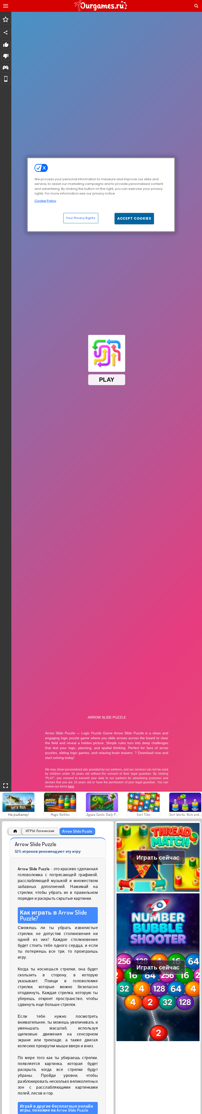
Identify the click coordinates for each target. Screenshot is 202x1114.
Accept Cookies (134, 218)
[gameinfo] (5, 68)
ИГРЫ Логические (40, 831)
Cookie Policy (45, 200)
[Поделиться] (5, 32)
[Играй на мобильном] (5, 79)
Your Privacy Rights (81, 218)
